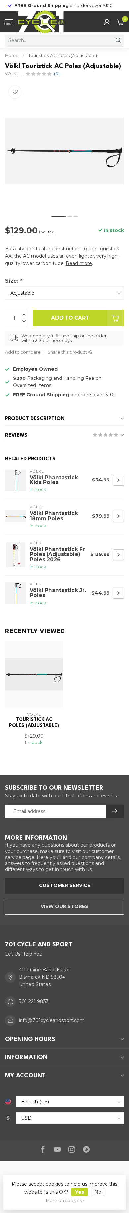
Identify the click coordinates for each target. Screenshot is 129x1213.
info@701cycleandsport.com (52, 1020)
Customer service (64, 885)
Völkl (12, 74)
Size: (13, 281)
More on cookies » (65, 1200)
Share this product (68, 352)
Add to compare (23, 352)
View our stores (64, 906)
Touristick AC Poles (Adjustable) (62, 55)
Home (12, 55)
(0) (57, 73)
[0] (120, 21)
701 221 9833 (34, 1001)
